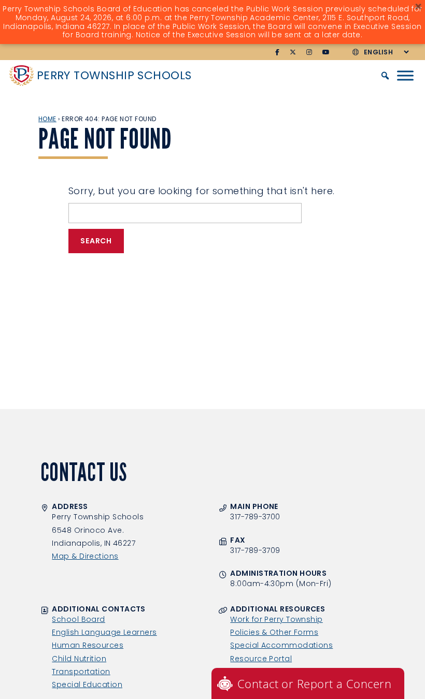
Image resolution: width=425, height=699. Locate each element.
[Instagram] (309, 52)
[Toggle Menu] (405, 76)
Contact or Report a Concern (314, 683)
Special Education (87, 684)
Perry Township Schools (114, 75)
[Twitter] (293, 52)
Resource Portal (261, 658)
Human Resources (87, 645)
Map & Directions (85, 556)
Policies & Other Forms (274, 632)
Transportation (81, 671)
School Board (78, 619)
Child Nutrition (79, 658)
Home (47, 118)
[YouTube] (326, 52)
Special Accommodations (281, 645)
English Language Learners (104, 632)
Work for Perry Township (276, 619)
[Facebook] (277, 52)
